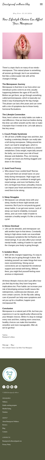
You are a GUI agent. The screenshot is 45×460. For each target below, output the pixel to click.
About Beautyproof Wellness (10, 421)
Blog (12, 345)
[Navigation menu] (41, 4)
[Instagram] (7, 386)
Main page (5, 345)
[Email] (11, 386)
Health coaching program (9, 405)
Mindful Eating (6, 408)
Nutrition (5, 412)
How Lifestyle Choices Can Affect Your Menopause (17, 348)
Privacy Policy (6, 444)
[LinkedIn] (15, 386)
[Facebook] (3, 386)
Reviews (4, 425)
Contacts (4, 432)
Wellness (4, 402)
